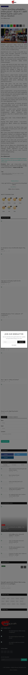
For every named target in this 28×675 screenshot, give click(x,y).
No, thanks (14, 345)
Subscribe (21, 341)
